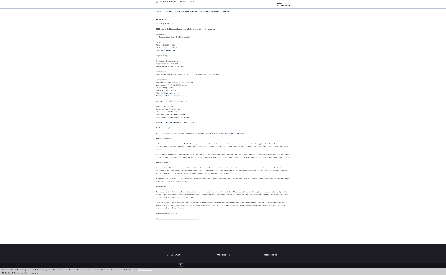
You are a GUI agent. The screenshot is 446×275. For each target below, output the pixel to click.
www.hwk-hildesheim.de (171, 96)
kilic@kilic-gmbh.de (168, 50)
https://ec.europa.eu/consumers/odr (234, 133)
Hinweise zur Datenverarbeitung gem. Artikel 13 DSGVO (176, 122)
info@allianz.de (179, 114)
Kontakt (226, 12)
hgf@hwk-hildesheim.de (170, 93)
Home (159, 12)
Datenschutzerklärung (145, 270)
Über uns (168, 12)
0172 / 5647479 (283, 5)
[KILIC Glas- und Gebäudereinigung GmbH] (175, 2)
